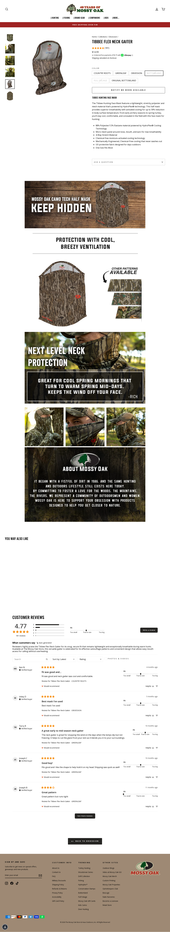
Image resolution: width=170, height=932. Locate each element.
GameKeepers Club (110, 889)
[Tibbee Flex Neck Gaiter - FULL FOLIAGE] (20, 596)
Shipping (95, 58)
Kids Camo (82, 905)
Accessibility (56, 897)
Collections (102, 37)
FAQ (54, 876)
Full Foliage (82, 897)
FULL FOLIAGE (100, 80)
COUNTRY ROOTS (102, 73)
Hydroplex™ (82, 884)
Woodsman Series (85, 872)
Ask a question (103, 162)
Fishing (81, 880)
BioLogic (106, 893)
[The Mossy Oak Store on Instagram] (6, 883)
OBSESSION (136, 73)
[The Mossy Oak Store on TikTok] (17, 883)
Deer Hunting (83, 909)
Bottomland (83, 893)
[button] (48, 624)
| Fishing (66, 17)
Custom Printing (109, 880)
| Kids (106, 17)
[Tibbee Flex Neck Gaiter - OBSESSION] (13, 596)
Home (94, 37)
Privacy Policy (57, 893)
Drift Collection (84, 876)
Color (96, 68)
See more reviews (85, 816)
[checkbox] (117, 658)
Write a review (149, 630)
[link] (100, 48)
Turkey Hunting (84, 868)
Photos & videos (118, 658)
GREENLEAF (120, 73)
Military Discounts (59, 880)
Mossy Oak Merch (110, 876)
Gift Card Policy (58, 901)
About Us (55, 868)
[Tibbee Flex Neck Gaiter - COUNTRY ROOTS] (6, 596)
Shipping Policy (58, 884)
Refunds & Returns (59, 889)
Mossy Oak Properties (111, 884)
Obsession (113, 37)
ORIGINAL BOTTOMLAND (124, 80)
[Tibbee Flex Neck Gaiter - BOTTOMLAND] (17, 596)
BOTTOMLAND (154, 73)
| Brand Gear (79, 17)
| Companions (94, 17)
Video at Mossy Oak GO (112, 872)
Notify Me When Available (128, 90)
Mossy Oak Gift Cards (86, 901)
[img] (44, 642)
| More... (115, 17)
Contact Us (56, 872)
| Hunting (55, 17)
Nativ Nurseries (109, 897)
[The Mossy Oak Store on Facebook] (11, 883)
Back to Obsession (87, 841)
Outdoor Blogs (108, 868)
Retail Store (107, 905)
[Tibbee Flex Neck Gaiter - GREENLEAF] (10, 596)
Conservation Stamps (86, 889)
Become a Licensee (110, 901)
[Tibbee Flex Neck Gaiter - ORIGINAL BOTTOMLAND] (23, 596)
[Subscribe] (40, 875)
